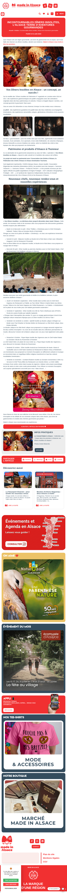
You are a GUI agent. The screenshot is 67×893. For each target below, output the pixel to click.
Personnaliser (11, 888)
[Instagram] (50, 5)
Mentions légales (51, 858)
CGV (45, 862)
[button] (2, 14)
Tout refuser (10, 884)
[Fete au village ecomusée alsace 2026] (33, 690)
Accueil (11, 30)
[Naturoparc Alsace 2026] (33, 619)
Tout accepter (11, 880)
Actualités (9, 474)
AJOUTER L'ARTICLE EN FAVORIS (33, 426)
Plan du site (48, 854)
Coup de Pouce (48, 474)
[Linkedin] (56, 6)
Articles (16, 30)
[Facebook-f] (45, 5)
